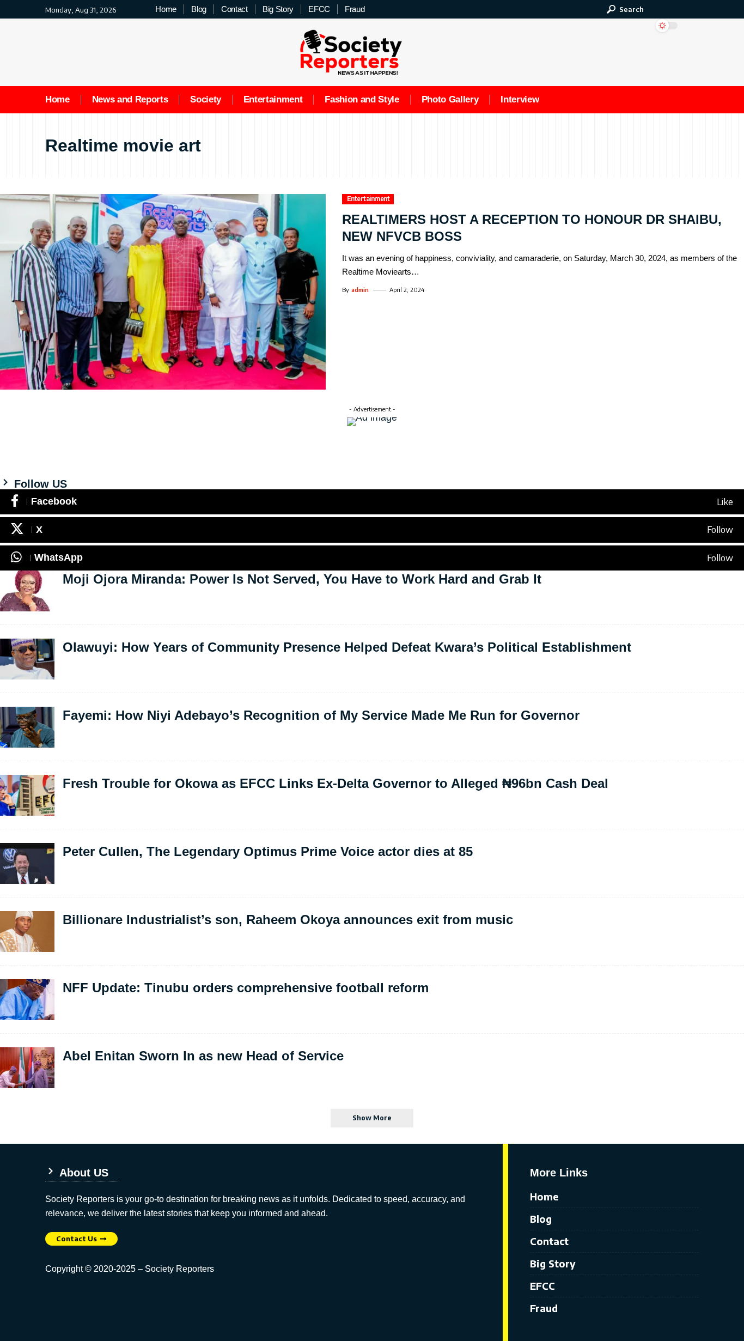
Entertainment (368, 199)
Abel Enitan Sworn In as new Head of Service (203, 1055)
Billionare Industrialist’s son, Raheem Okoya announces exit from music (288, 919)
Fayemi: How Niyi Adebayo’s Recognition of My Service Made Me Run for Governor (321, 715)
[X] (372, 530)
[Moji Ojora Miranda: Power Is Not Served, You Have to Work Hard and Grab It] (27, 591)
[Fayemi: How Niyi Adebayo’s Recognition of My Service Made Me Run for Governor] (27, 727)
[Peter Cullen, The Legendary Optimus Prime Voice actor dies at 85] (27, 863)
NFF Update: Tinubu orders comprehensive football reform (246, 987)
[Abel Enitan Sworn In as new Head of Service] (27, 1067)
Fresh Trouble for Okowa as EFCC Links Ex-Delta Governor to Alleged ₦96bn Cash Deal (335, 783)
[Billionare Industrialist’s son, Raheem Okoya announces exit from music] (27, 931)
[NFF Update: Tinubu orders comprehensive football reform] (27, 999)
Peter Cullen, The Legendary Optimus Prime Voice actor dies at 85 (268, 851)
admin (360, 289)
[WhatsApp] (372, 558)
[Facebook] (372, 502)
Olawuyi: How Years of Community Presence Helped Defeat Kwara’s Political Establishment (347, 647)
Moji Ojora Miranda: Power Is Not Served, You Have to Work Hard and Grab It (302, 579)
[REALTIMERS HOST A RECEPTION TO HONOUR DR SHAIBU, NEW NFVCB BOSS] (163, 292)
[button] (625, 9)
